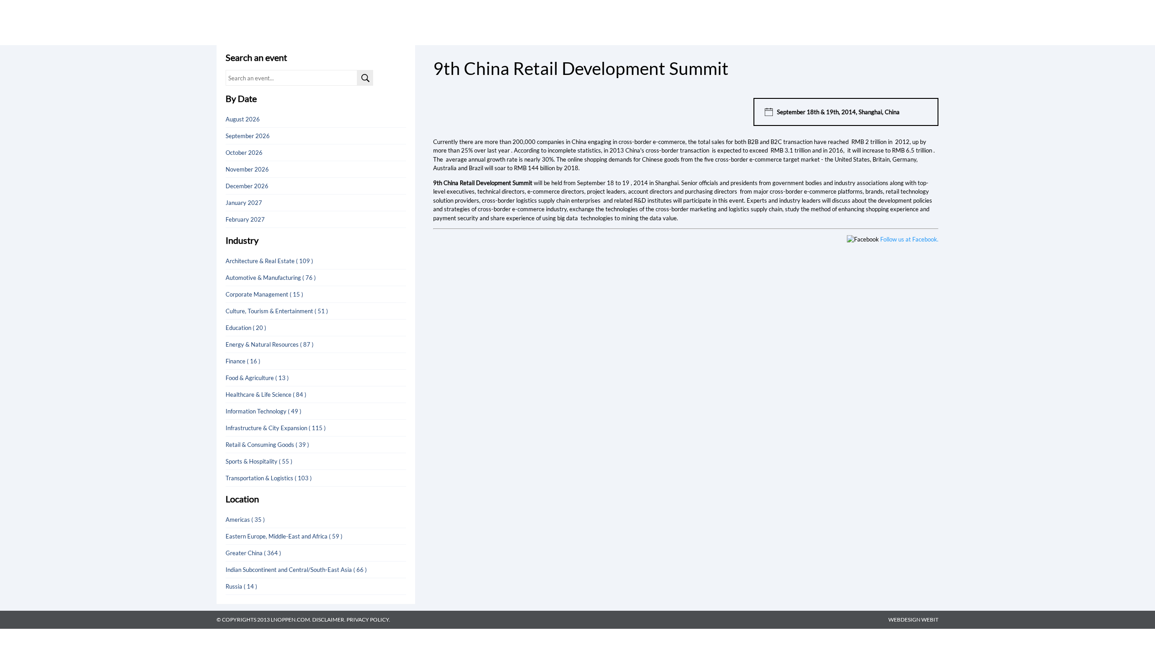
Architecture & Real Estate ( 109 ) (269, 261)
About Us (802, 22)
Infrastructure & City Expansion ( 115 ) (276, 428)
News (728, 22)
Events (698, 22)
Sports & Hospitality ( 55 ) (259, 461)
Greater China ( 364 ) (253, 553)
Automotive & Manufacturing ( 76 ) (271, 277)
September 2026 (248, 135)
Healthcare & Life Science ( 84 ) (266, 394)
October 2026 (244, 152)
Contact (841, 22)
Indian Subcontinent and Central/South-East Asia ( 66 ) (296, 569)
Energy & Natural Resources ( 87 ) (270, 344)
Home (669, 22)
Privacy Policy (888, 22)
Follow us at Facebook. (909, 239)
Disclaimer (328, 619)
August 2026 (243, 119)
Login (929, 22)
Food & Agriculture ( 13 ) (257, 377)
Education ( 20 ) (246, 327)
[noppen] (253, 33)
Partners (762, 22)
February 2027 (245, 219)
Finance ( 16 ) (243, 361)
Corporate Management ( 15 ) (264, 294)
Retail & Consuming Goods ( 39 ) (267, 444)
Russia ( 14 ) (241, 586)
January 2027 (244, 202)
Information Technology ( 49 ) (263, 411)
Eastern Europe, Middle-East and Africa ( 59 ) (284, 536)
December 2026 (247, 186)
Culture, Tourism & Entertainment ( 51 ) (277, 311)
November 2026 (247, 169)
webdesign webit (913, 619)
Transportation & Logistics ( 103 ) (269, 478)
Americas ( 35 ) (245, 519)
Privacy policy (367, 619)
